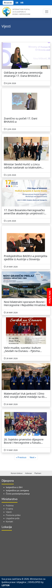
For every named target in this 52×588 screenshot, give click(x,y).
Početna (9, 505)
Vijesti (9, 512)
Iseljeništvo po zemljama (17, 490)
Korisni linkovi (16, 473)
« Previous (21, 457)
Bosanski (8, 2)
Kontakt (9, 521)
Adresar (28, 473)
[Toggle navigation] (46, 11)
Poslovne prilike (13, 515)
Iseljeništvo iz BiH (14, 487)
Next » (33, 457)
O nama (9, 508)
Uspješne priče (12, 518)
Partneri (38, 473)
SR (17, 2)
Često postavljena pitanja (18, 493)
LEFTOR (6, 585)
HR (21, 2)
